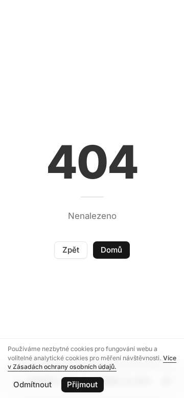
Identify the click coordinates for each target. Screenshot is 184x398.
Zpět (70, 250)
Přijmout (82, 384)
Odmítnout (32, 384)
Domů (111, 250)
